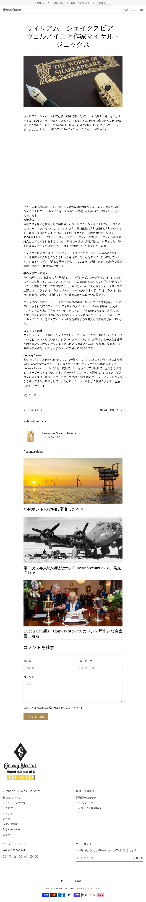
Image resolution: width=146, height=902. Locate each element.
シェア (32, 395)
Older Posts (36, 410)
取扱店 (6, 834)
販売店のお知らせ (86, 797)
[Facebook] (9, 857)
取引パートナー (11, 829)
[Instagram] (4, 857)
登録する (138, 858)
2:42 (57, 277)
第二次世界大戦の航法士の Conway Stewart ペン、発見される (72, 570)
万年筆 (6, 818)
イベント (8, 813)
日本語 (78, 881)
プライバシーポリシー (88, 802)
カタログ (8, 808)
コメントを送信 (36, 716)
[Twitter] (15, 857)
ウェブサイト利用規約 (88, 808)
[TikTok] (20, 857)
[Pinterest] (25, 857)
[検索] (126, 9)
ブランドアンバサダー (15, 802)
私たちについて (11, 797)
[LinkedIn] (36, 857)
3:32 (108, 301)
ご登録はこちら (104, 3)
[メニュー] (141, 9)
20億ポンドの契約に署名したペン (54, 508)
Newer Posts (109, 410)
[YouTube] (31, 857)
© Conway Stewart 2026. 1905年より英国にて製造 (73, 888)
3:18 (97, 290)
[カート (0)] (133, 9)
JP (62, 881)
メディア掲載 (10, 824)
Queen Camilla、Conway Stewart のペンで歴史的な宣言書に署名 (73, 633)
